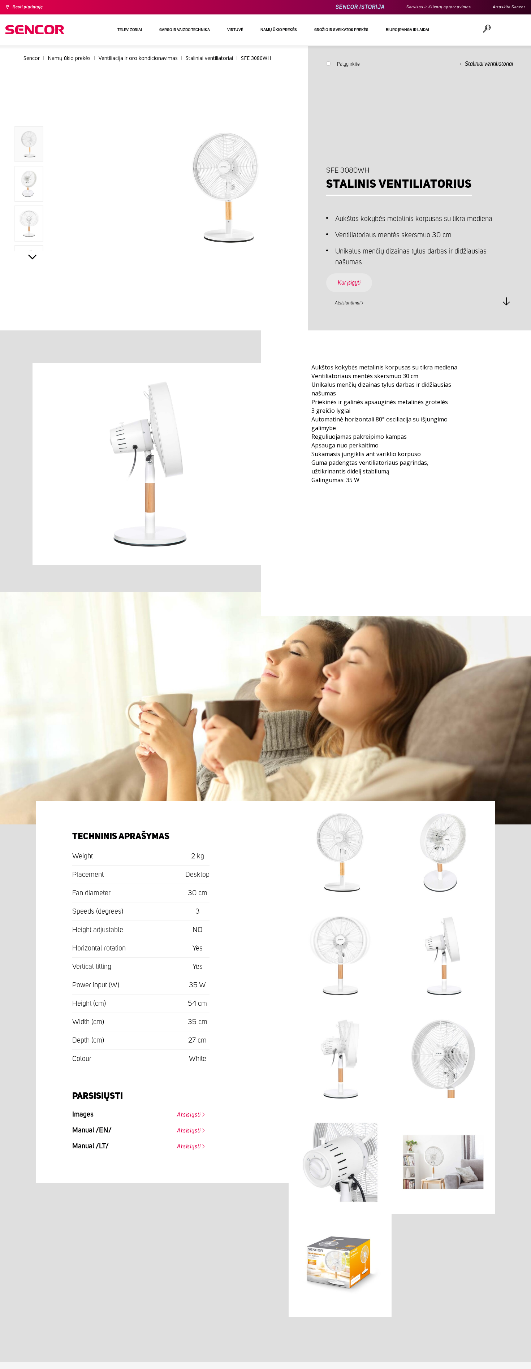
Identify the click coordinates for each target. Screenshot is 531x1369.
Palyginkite (348, 65)
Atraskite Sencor (506, 7)
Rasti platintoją (32, 7)
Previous (32, 109)
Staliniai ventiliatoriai (489, 64)
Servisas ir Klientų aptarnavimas (425, 7)
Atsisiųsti (184, 1113)
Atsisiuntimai (352, 302)
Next (32, 258)
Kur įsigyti (355, 276)
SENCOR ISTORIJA (341, 7)
